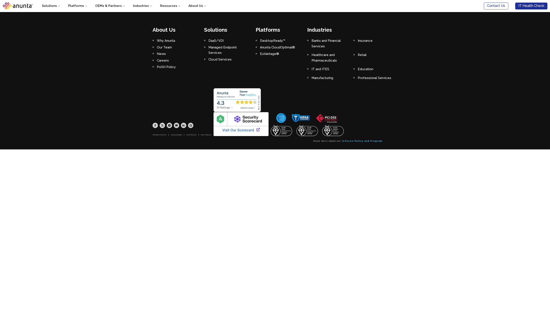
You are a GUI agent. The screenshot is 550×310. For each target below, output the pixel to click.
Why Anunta (166, 41)
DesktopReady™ (272, 41)
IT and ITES (320, 69)
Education (365, 69)
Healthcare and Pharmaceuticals (324, 57)
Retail (362, 55)
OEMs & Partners (108, 6)
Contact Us (496, 6)
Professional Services (374, 78)
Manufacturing (322, 78)
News (161, 54)
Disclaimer (176, 135)
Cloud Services (220, 59)
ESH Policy (206, 135)
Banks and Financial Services (326, 43)
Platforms (76, 6)
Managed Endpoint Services (222, 50)
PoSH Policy (166, 67)
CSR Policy (191, 135)
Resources (168, 6)
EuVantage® (269, 54)
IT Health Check (531, 6)
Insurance (365, 41)
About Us (195, 6)
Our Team (164, 47)
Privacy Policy (160, 135)
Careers (163, 60)
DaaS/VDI (216, 41)
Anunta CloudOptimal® (277, 47)
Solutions (49, 6)
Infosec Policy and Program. (362, 141)
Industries (141, 6)
